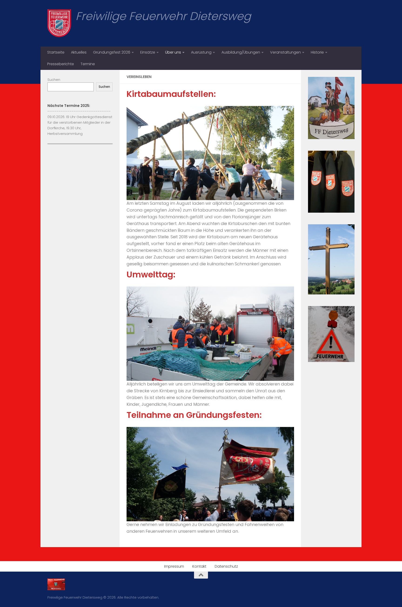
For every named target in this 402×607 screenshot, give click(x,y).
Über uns (173, 52)
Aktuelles (79, 52)
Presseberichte (60, 64)
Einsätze (147, 52)
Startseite (55, 52)
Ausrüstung (201, 52)
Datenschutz (226, 566)
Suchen (53, 79)
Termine (87, 64)
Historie (317, 52)
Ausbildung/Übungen (240, 52)
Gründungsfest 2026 (111, 52)
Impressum (174, 566)
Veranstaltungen (285, 52)
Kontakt (199, 566)
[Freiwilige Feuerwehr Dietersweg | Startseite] (59, 23)
